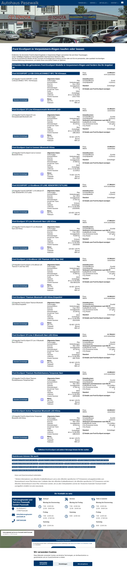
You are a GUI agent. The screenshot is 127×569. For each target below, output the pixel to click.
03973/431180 (21, 520)
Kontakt (114, 3)
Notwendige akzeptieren (43, 563)
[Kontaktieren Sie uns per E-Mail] (122, 2)
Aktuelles (103, 3)
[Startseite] (20, 2)
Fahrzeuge (82, 3)
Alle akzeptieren (83, 564)
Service (92, 3)
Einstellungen (63, 564)
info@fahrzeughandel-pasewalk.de (24, 515)
